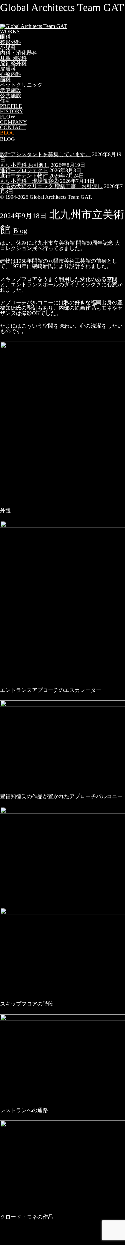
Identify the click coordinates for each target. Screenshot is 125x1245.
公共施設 (10, 95)
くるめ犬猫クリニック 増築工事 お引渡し (51, 186)
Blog (20, 230)
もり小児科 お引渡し (24, 165)
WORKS (10, 31)
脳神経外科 (13, 63)
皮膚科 (8, 69)
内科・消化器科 (18, 53)
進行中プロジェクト (24, 170)
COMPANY (13, 122)
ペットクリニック (21, 85)
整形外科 (10, 42)
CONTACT (13, 127)
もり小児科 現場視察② (29, 181)
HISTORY (11, 111)
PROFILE (11, 106)
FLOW (7, 117)
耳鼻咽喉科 (13, 58)
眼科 (5, 37)
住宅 (5, 101)
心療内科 (10, 74)
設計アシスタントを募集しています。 (45, 154)
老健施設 (10, 90)
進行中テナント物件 (24, 175)
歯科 (5, 79)
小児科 (8, 47)
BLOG (7, 133)
